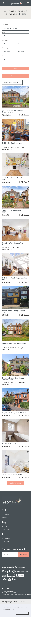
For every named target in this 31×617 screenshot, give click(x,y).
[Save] (27, 88)
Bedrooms (5, 40)
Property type (5, 56)
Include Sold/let (10, 64)
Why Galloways (6, 514)
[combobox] (15, 28)
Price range (5, 48)
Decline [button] (9, 613)
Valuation (4, 517)
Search (15, 68)
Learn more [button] (12, 609)
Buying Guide (5, 526)
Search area (5, 24)
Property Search (6, 529)
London (23, 13)
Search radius (5, 32)
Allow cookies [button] (22, 613)
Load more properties (15, 483)
